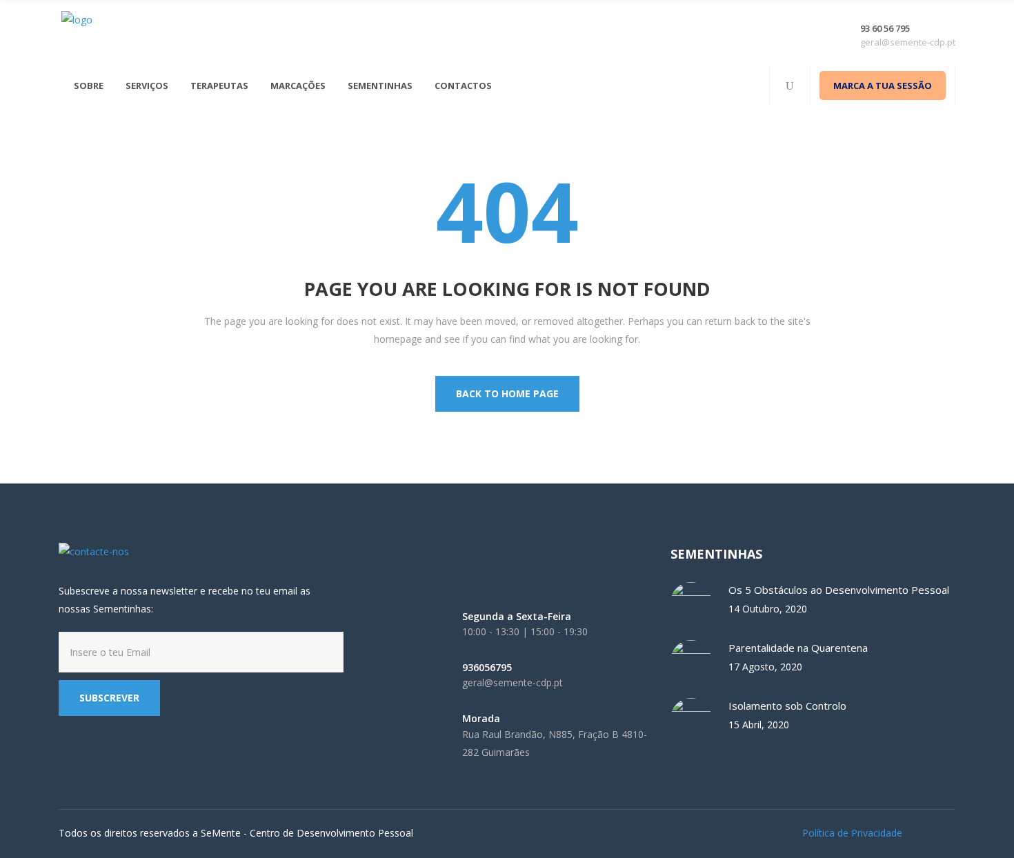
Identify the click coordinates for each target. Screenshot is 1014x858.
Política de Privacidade (852, 832)
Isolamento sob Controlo (787, 705)
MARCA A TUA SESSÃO (882, 85)
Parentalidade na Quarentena (798, 648)
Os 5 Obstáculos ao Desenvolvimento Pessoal (838, 590)
